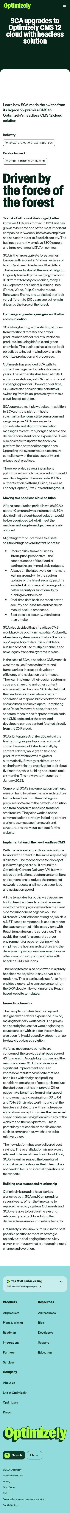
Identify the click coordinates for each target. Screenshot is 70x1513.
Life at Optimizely (15, 1393)
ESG (5, 1493)
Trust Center (9, 1487)
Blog (41, 1323)
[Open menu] (64, 6)
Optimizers (10, 1402)
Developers (45, 1333)
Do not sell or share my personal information (24, 1499)
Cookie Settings (10, 1505)
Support (43, 1343)
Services (9, 1362)
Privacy (6, 1481)
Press (7, 1412)
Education (45, 1352)
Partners (9, 1352)
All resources (47, 1313)
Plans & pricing (13, 1323)
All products (11, 1313)
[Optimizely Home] (17, 6)
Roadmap (9, 1333)
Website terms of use (13, 1475)
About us (9, 1383)
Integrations (11, 1343)
